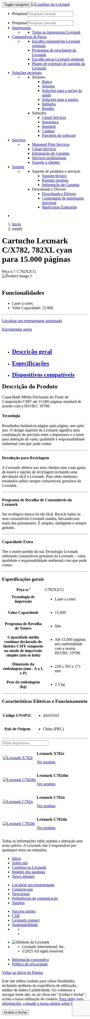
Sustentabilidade (25, 925)
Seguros (48, 86)
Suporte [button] (18, 167)
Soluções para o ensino (60, 99)
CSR (16, 916)
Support (18, 903)
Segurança (50, 122)
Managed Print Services (51, 144)
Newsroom (21, 894)
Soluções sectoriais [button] (27, 73)
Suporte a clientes (46, 162)
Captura (48, 131)
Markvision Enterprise (59, 207)
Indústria (49, 104)
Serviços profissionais (49, 158)
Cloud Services (54, 117)
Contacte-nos (22, 889)
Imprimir (49, 126)
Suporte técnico (54, 176)
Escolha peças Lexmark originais (58, 59)
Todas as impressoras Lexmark (56, 32)
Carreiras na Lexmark (29, 867)
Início (16, 858)
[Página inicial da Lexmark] (50, 4)
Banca (47, 81)
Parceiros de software (59, 135)
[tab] (50, 351)
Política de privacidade (30, 964)
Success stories (24, 911)
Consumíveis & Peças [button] (29, 37)
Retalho (48, 108)
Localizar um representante (33, 885)
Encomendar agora (17, 329)
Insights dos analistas (28, 872)
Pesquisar (19, 13)
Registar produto (55, 180)
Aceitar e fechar (15, 1012)
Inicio (16, 224)
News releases (23, 876)
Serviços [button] (19, 140)
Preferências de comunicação (35, 898)
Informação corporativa (30, 959)
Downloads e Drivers (59, 194)
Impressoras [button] (21, 28)
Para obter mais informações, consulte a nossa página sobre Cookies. (43, 1001)
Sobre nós (20, 863)
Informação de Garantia (50, 153)
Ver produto (46, 762)
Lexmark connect (26, 920)
